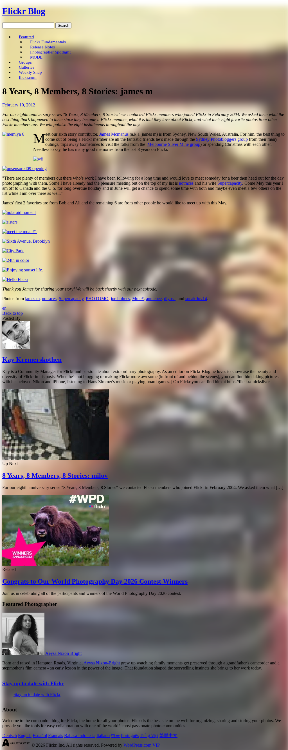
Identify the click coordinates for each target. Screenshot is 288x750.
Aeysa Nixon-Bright (63, 653)
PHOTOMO (97, 298)
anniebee (154, 298)
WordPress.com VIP (141, 745)
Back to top (12, 313)
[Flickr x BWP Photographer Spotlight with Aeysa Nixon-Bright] (23, 653)
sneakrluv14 (196, 298)
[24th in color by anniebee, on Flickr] (15, 260)
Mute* (138, 298)
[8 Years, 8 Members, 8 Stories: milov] (55, 458)
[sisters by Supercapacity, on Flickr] (9, 222)
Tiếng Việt (149, 735)
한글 (115, 735)
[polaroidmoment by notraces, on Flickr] (19, 212)
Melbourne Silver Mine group (173, 144)
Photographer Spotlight (50, 52)
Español (40, 735)
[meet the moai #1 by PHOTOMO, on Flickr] (19, 231)
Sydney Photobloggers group (222, 139)
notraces (186, 183)
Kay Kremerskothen (32, 359)
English (25, 735)
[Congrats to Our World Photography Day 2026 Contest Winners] (55, 564)
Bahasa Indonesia (79, 735)
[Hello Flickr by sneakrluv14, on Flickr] (15, 279)
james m (32, 298)
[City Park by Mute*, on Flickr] (13, 250)
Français (55, 735)
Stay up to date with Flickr (33, 683)
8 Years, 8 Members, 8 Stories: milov (55, 475)
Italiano (103, 735)
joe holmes (120, 298)
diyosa (170, 298)
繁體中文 (168, 735)
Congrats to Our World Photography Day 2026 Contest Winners (95, 581)
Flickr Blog (23, 11)
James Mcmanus (114, 134)
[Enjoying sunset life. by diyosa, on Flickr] (22, 269)
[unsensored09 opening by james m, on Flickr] (24, 168)
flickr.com (28, 77)
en (4, 308)
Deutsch (9, 735)
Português (130, 735)
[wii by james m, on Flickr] (38, 159)
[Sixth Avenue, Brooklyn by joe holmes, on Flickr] (26, 241)
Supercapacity (229, 183)
